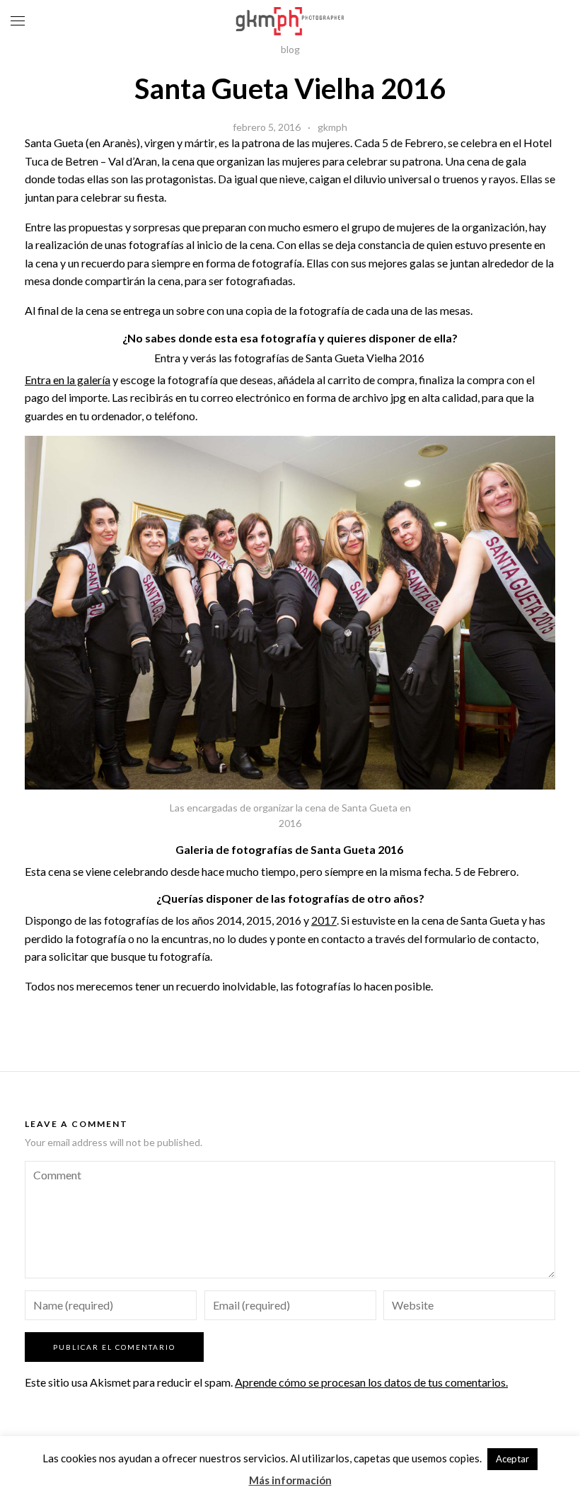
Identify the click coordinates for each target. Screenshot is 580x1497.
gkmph (332, 127)
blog (290, 49)
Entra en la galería (67, 379)
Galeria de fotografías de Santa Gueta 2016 (290, 849)
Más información (290, 1480)
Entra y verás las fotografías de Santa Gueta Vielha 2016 (290, 357)
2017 (324, 920)
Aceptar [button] (512, 1458)
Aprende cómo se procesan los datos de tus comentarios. (371, 1382)
